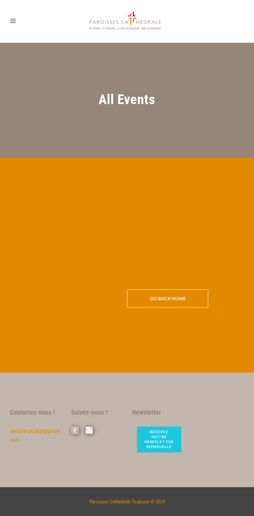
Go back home (168, 298)
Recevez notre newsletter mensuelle (159, 439)
